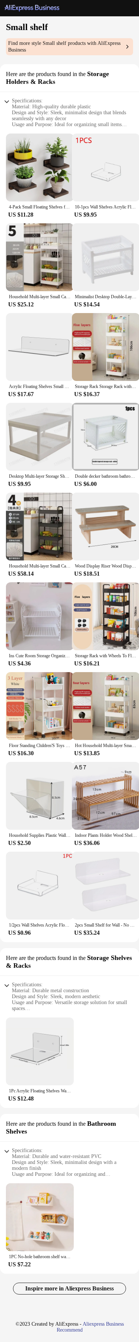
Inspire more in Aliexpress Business (69, 1288)
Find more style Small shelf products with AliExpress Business (64, 46)
